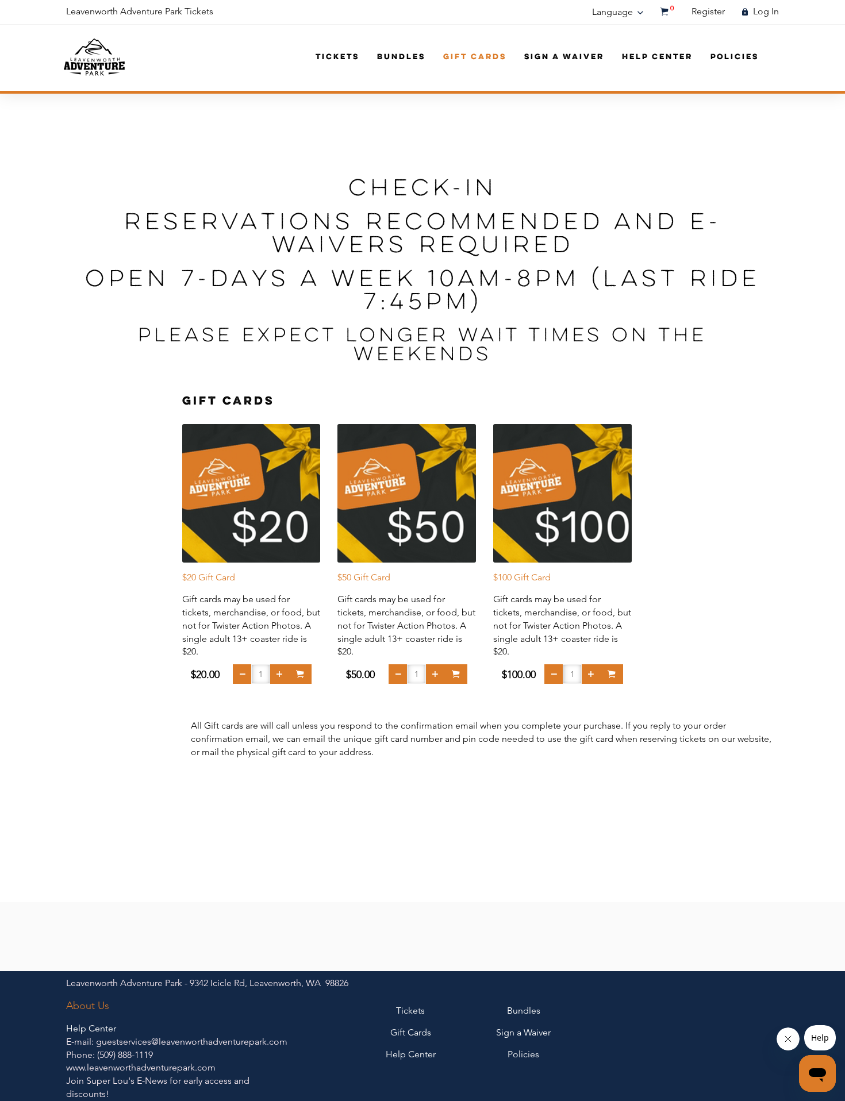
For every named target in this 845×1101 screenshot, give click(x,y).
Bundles (401, 57)
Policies (734, 57)
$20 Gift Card (208, 577)
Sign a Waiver (564, 57)
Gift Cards (474, 57)
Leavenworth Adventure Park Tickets (139, 11)
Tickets (337, 57)
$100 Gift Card (522, 577)
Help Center (657, 57)
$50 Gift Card (363, 577)
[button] (242, 674)
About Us (87, 1005)
